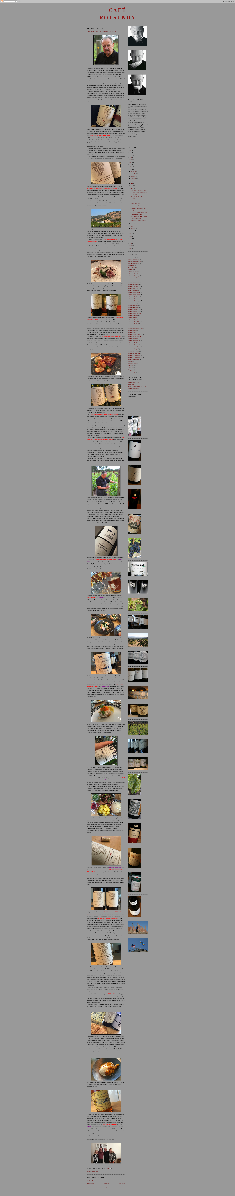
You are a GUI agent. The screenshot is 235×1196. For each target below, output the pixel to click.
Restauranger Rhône (133, 326)
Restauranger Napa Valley (134, 309)
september (133, 178)
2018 (131, 162)
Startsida (106, 1183)
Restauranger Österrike (133, 359)
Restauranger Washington (134, 355)
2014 (131, 234)
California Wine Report (133, 382)
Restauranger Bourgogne (134, 276)
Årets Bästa (130, 365)
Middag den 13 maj (135, 203)
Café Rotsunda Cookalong (134, 261)
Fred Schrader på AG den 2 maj (138, 220)
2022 (131, 155)
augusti (133, 181)
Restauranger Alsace (133, 271)
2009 (131, 246)
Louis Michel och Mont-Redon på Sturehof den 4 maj (139, 217)
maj (132, 188)
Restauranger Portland (133, 324)
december (133, 171)
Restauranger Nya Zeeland (134, 313)
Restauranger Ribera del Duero (135, 328)
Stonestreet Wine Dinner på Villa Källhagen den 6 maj (139, 213)
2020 (131, 157)
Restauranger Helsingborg (134, 286)
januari (133, 231)
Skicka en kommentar (92, 1180)
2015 (131, 169)
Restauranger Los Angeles (134, 301)
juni (132, 186)
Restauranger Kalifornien (134, 292)
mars (132, 226)
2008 (131, 248)
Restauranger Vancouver (134, 353)
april (132, 223)
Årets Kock (130, 368)
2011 (131, 241)
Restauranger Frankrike (133, 282)
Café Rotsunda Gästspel (133, 263)
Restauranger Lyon (132, 303)
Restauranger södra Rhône (134, 347)
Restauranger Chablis (133, 278)
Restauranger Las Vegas (133, 297)
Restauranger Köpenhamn (134, 294)
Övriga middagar (132, 372)
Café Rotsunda (117, 13)
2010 (131, 243)
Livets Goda (131, 384)
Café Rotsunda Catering (134, 259)
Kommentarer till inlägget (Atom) (103, 1187)
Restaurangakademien (133, 388)
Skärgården (130, 361)
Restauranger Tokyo (133, 349)
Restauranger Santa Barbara (134, 336)
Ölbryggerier (131, 370)
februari (133, 228)
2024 (131, 150)
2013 (131, 236)
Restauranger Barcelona (133, 273)
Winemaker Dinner (92, 1171)
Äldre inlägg (122, 1183)
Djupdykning (131, 265)
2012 (131, 238)
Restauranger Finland (133, 280)
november (133, 174)
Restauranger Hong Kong (134, 288)
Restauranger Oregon (133, 315)
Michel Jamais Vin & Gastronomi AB (137, 386)
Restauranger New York (133, 311)
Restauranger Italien (133, 290)
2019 (131, 160)
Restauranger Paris (132, 320)
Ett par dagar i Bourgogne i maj (138, 190)
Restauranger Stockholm (112, 1169)
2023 (131, 152)
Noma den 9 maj (135, 206)
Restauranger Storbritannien (135, 342)
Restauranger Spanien (133, 338)
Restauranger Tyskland (133, 351)
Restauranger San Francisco (134, 334)
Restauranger (131, 269)
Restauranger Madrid (133, 305)
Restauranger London (133, 299)
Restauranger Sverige (133, 345)
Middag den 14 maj (135, 201)
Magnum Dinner (132, 267)
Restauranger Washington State (135, 357)
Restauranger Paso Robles (134, 322)
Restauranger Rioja (132, 330)
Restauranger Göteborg (133, 284)
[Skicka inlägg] (110, 1168)
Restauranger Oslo (132, 317)
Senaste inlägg (90, 1183)
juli (132, 183)
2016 (131, 167)
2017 (131, 164)
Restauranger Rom (132, 332)
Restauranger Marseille (133, 307)
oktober (133, 176)
